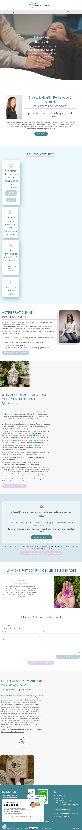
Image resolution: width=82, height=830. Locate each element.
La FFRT (49, 828)
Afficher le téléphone (63, 809)
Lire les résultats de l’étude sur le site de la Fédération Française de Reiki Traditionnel (21, 731)
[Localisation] (41, 12)
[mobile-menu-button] (68, 12)
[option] (21, 588)
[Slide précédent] (56, 592)
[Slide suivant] (77, 592)
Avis (3, 639)
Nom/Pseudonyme (49, 632)
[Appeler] (13, 12)
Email (4, 632)
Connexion (76, 828)
